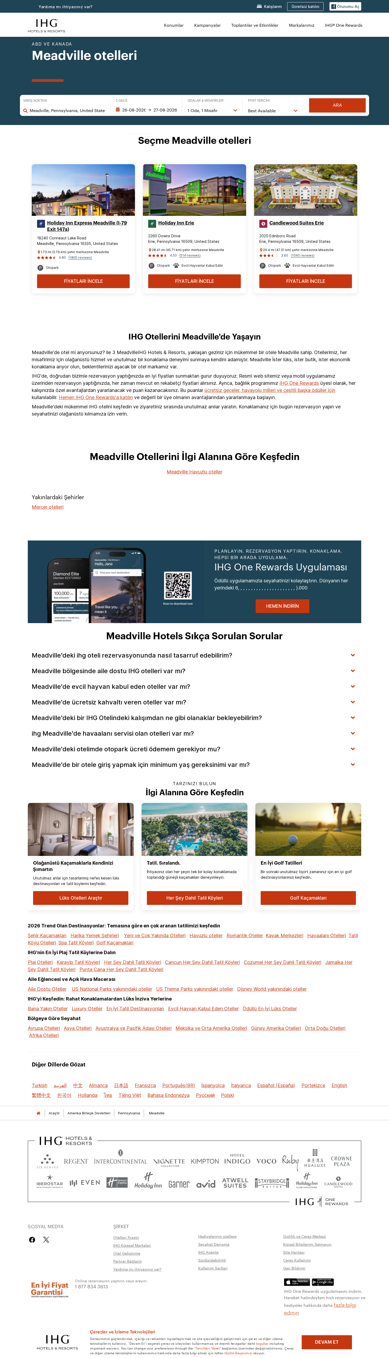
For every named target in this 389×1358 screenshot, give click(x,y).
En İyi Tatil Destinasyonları (135, 1008)
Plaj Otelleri (40, 962)
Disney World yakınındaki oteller (272, 989)
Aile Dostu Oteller (47, 989)
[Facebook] (33, 1240)
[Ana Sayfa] (38, 1113)
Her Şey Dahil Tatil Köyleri (132, 962)
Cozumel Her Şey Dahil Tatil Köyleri (282, 962)
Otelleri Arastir (126, 1237)
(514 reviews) (190, 255)
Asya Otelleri (78, 1028)
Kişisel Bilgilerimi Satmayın (307, 1244)
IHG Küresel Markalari (132, 1245)
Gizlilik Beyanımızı (238, 1352)
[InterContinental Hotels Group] (46, 25)
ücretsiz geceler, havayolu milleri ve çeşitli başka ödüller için (270, 390)
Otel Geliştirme (126, 1253)
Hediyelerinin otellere (217, 1236)
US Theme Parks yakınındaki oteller (194, 989)
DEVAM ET (327, 1342)
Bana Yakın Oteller (48, 1008)
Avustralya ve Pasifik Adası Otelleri (133, 1028)
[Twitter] (46, 1240)
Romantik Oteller (245, 935)
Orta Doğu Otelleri (325, 1028)
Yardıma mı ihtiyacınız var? (66, 7)
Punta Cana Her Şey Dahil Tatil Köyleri (121, 969)
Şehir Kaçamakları (47, 935)
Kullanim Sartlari (213, 1268)
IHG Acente (208, 1252)
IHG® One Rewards (344, 25)
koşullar (262, 1343)
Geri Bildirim (294, 1268)
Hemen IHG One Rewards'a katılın (96, 397)
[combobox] (67, 110)
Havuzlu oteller (206, 935)
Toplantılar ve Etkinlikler (254, 25)
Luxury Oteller (87, 1008)
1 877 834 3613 (91, 1286)
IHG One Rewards (299, 383)
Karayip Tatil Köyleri (78, 962)
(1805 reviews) (80, 258)
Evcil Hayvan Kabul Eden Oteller (203, 1008)
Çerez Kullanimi (297, 1260)
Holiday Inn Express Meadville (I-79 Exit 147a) (87, 226)
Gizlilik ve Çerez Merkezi (304, 1236)
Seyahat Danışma (213, 1244)
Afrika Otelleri (44, 1035)
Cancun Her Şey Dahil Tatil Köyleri (202, 962)
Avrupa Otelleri (44, 1028)
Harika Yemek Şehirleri (94, 935)
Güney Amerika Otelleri (276, 1028)
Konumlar (174, 25)
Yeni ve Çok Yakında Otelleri (155, 935)
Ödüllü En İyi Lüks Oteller (270, 1008)
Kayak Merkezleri (284, 935)
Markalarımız (301, 25)
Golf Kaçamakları (114, 942)
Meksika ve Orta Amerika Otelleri (211, 1028)
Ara (337, 105)
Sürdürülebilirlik (212, 1260)
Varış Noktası (35, 100)
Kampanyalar (207, 25)
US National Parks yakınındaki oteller (112, 989)
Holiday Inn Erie (176, 223)
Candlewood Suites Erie (296, 223)
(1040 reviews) (302, 255)
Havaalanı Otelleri (326, 935)
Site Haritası (294, 1252)
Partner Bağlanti (127, 1261)
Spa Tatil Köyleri (76, 942)
